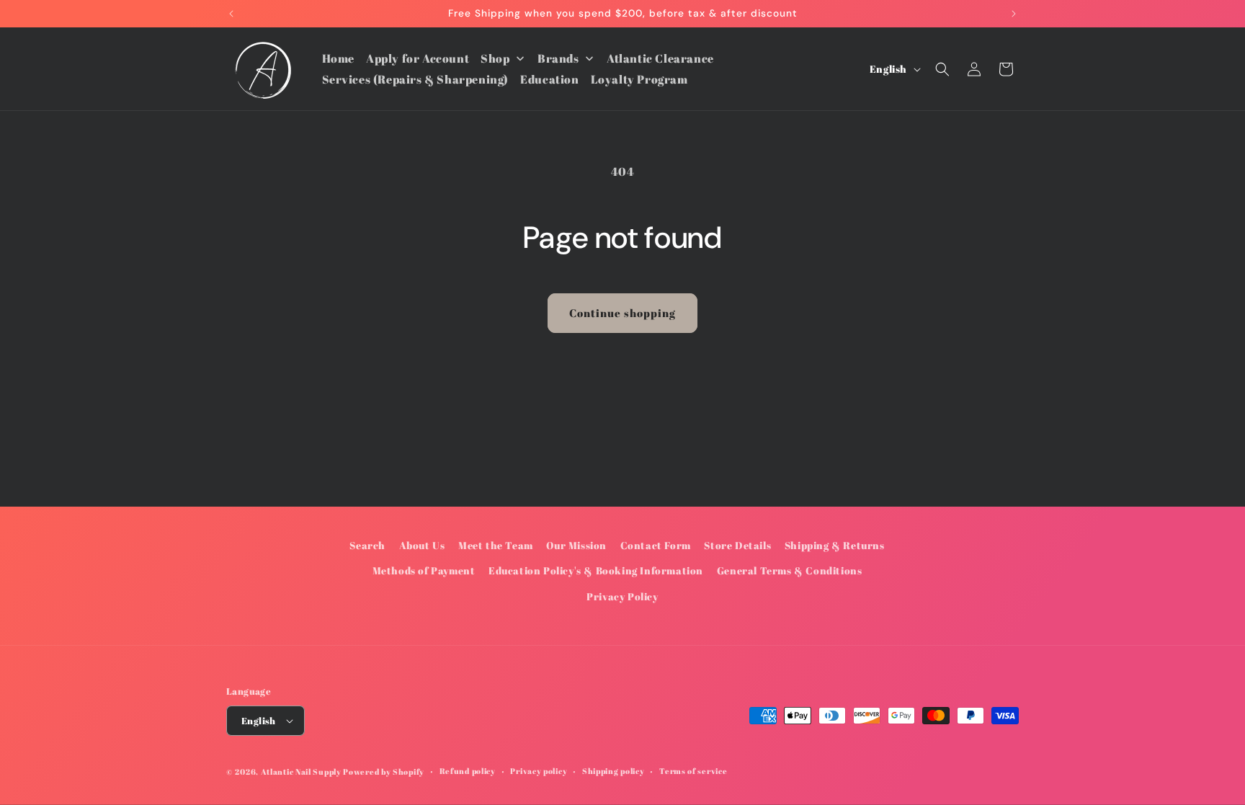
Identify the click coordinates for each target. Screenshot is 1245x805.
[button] (942, 69)
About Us (422, 545)
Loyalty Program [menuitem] (639, 79)
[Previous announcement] (231, 13)
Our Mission (576, 545)
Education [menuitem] (549, 79)
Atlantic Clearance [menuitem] (660, 58)
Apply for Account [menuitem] (417, 58)
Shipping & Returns (835, 545)
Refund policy (467, 770)
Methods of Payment (424, 570)
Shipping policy (613, 770)
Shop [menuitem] (495, 58)
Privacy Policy (622, 596)
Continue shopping (622, 313)
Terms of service (693, 770)
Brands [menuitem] (558, 58)
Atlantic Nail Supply (301, 771)
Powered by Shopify (383, 771)
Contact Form (655, 545)
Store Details (737, 545)
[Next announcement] (1014, 13)
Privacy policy (538, 770)
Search (367, 545)
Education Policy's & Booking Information (595, 570)
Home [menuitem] (338, 58)
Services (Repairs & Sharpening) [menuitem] (415, 79)
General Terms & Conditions (789, 570)
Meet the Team (495, 545)
